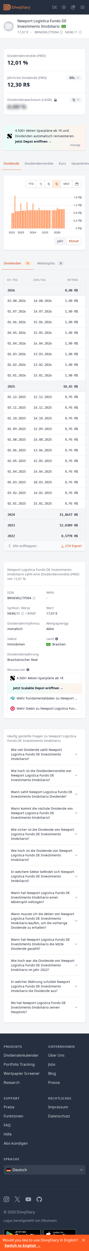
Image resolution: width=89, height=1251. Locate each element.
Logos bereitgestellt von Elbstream (30, 1220)
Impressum (58, 1106)
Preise (9, 1106)
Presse (54, 1082)
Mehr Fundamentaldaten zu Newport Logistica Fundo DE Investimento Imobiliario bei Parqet (47, 698)
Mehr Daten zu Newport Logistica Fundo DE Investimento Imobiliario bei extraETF (47, 708)
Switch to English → (23, 1245)
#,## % (16, 106)
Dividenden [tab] (16, 263)
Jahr (60, 241)
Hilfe (8, 1134)
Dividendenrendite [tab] (39, 163)
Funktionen (13, 1116)
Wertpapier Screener (22, 1073)
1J (40, 184)
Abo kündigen (16, 1143)
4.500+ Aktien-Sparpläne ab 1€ (40, 678)
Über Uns (56, 1055)
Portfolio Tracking (19, 1064)
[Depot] (73, 7)
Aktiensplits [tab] (49, 263)
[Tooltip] (56, 639)
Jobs (51, 1064)
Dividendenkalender (21, 1055)
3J (48, 184)
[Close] (83, 1240)
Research (12, 1082)
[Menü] (82, 7)
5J (56, 184)
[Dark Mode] (64, 7)
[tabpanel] (44, 213)
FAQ (7, 1125)
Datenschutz (59, 1116)
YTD (31, 184)
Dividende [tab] (11, 163)
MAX (66, 184)
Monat (74, 241)
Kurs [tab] (62, 163)
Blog (52, 1073)
